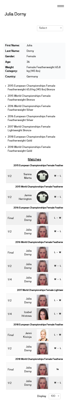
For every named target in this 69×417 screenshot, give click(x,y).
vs (57, 369)
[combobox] (50, 28)
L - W (57, 218)
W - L (57, 176)
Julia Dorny (15, 14)
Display (41, 396)
